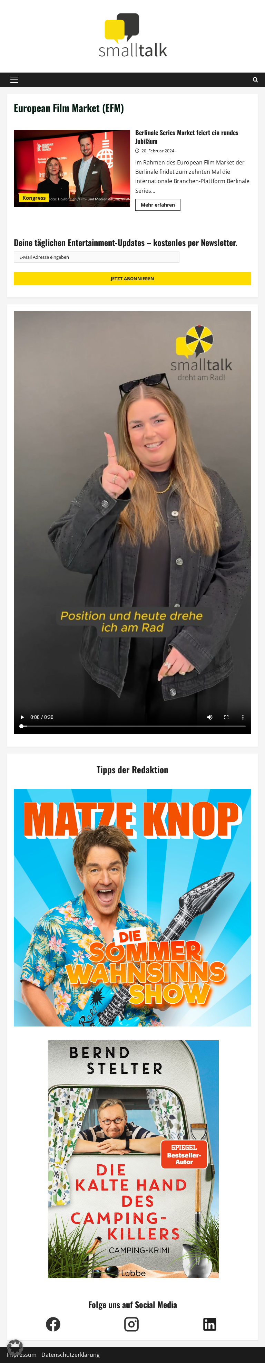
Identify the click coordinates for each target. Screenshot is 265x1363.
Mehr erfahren (160, 206)
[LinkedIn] (209, 1324)
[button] (14, 80)
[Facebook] (53, 1324)
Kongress (34, 197)
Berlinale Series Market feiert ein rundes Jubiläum (72, 168)
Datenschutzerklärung (70, 1355)
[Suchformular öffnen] (255, 79)
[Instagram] (131, 1324)
